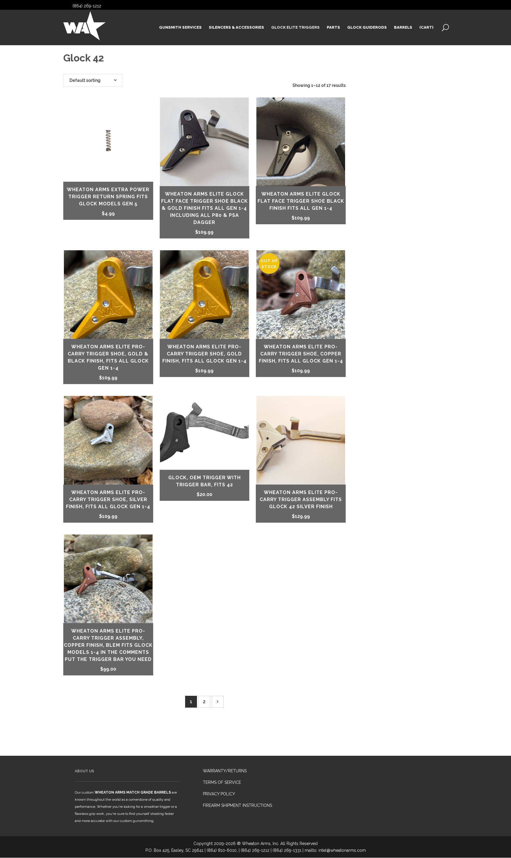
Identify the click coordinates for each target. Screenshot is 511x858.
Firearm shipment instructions (237, 805)
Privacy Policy (219, 794)
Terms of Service (222, 782)
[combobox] (92, 80)
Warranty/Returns (225, 770)
